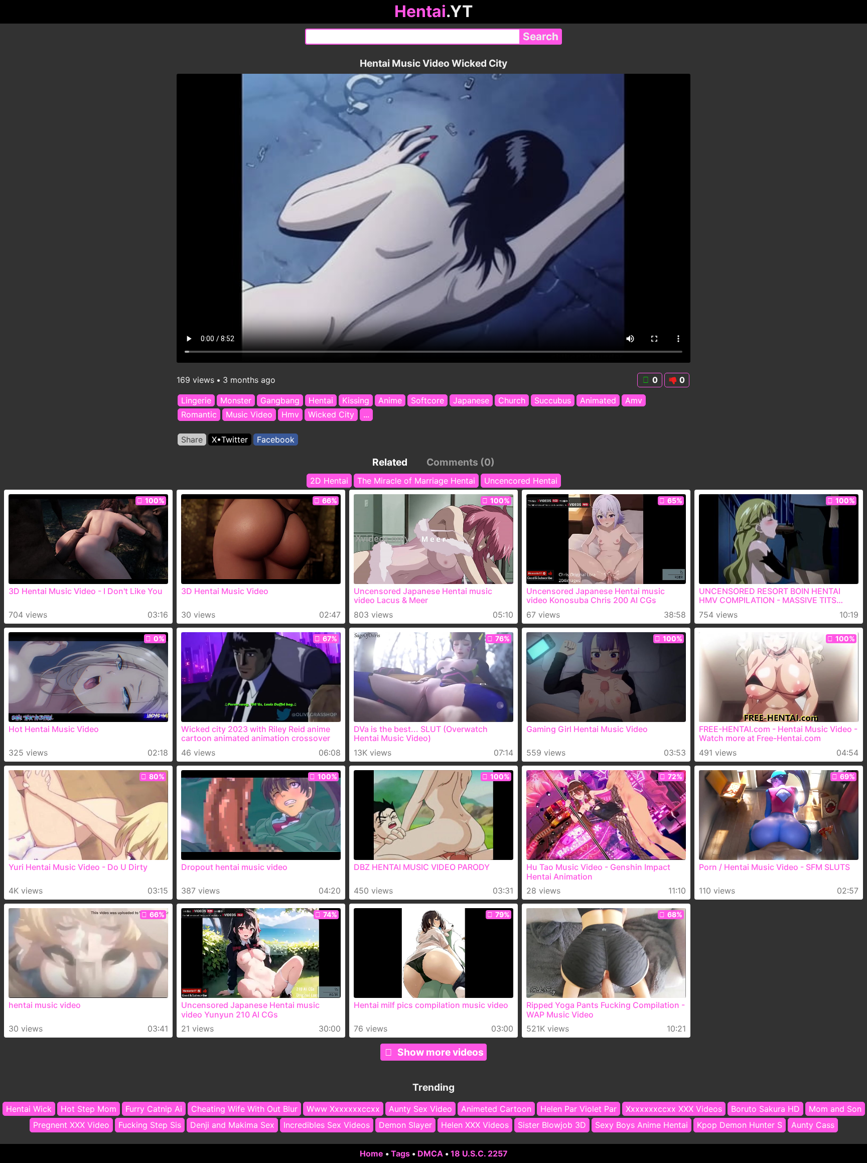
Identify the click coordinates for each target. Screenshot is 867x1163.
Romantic (199, 415)
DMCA (430, 1153)
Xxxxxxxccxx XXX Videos (674, 1109)
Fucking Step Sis (149, 1125)
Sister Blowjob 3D (552, 1125)
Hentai (321, 400)
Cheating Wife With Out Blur (244, 1109)
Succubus (552, 400)
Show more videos (440, 1052)
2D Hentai (329, 481)
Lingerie (196, 400)
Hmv (290, 415)
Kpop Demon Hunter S (739, 1125)
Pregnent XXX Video (71, 1125)
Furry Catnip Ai (153, 1109)
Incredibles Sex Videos (326, 1125)
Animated (598, 400)
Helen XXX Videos (475, 1125)
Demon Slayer (405, 1125)
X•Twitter (230, 439)
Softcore (427, 400)
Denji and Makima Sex (232, 1125)
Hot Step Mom (88, 1109)
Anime (390, 400)
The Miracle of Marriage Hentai (416, 481)
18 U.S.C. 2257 (479, 1153)
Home (371, 1153)
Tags (400, 1153)
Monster (235, 400)
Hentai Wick (29, 1109)
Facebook (276, 439)
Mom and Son (835, 1109)
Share (192, 439)
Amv (633, 400)
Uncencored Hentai (520, 481)
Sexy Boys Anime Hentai (641, 1125)
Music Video (249, 415)
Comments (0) (460, 462)
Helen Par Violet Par (578, 1109)
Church (511, 400)
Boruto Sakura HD (765, 1109)
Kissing (355, 400)
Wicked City (331, 415)
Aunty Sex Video (420, 1109)
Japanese (471, 400)
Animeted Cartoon (496, 1109)
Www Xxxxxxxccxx (343, 1109)
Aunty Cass (812, 1125)
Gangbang (280, 400)
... (366, 415)
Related (389, 462)
